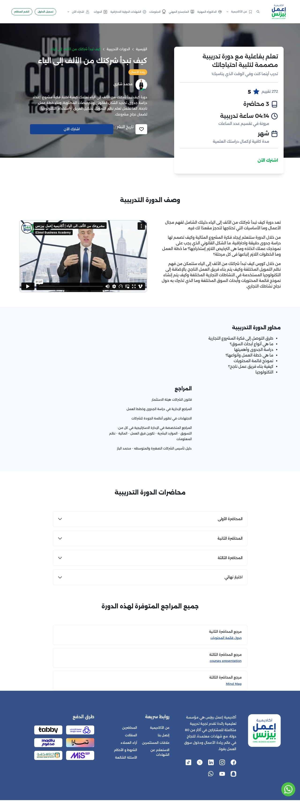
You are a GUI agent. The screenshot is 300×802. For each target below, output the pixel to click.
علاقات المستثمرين (155, 742)
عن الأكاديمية (159, 727)
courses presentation (226, 661)
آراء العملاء (129, 742)
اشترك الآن (268, 160)
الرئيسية (141, 49)
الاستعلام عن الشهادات (159, 752)
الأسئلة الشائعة (126, 757)
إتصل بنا (163, 735)
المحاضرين (129, 727)
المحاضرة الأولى (230, 519)
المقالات (131, 735)
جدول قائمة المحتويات (226, 638)
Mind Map (234, 684)
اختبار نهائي (234, 577)
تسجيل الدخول (45, 11)
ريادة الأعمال (137, 72)
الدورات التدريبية (118, 49)
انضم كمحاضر (21, 11)
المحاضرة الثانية (230, 538)
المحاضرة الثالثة (230, 558)
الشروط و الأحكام (125, 750)
